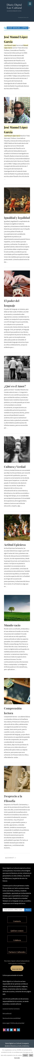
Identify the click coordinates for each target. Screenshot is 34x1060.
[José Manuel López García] (17, 123)
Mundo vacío (12, 625)
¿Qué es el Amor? (15, 386)
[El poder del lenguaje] (17, 296)
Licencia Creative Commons (11, 1009)
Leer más (17, 1058)
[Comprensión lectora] (17, 704)
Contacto (17, 921)
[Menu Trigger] (30, 3)
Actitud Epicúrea (15, 545)
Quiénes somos (17, 930)
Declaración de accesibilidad (11, 1018)
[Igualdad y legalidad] (17, 213)
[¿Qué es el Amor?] (17, 382)
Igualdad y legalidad (17, 218)
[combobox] (17, 909)
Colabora (17, 940)
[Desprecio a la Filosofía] (17, 792)
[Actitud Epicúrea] (17, 540)
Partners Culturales (17, 952)
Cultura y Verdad (15, 467)
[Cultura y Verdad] (17, 462)
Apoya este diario (17, 969)
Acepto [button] (25, 1055)
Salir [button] (31, 1055)
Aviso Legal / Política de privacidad (13, 1023)
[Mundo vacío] (17, 621)
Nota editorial (7, 1013)
